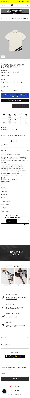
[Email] (20, 230)
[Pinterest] (15, 230)
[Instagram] (15, 390)
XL (17, 82)
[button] (2, 5)
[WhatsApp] (17, 230)
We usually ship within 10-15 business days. (13, 91)
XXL (22, 82)
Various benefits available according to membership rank (16, 298)
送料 (5, 72)
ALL (6, 18)
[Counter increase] (8, 106)
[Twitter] (12, 230)
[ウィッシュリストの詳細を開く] (4, 391)
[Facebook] (9, 230)
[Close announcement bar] (28, 1)
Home (2, 18)
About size (6, 145)
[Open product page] (7, 276)
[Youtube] (18, 390)
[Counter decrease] (2, 106)
